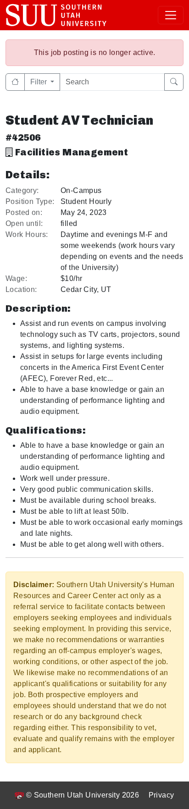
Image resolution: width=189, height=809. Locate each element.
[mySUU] (56, 15)
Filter (39, 82)
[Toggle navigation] (170, 15)
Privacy (161, 795)
